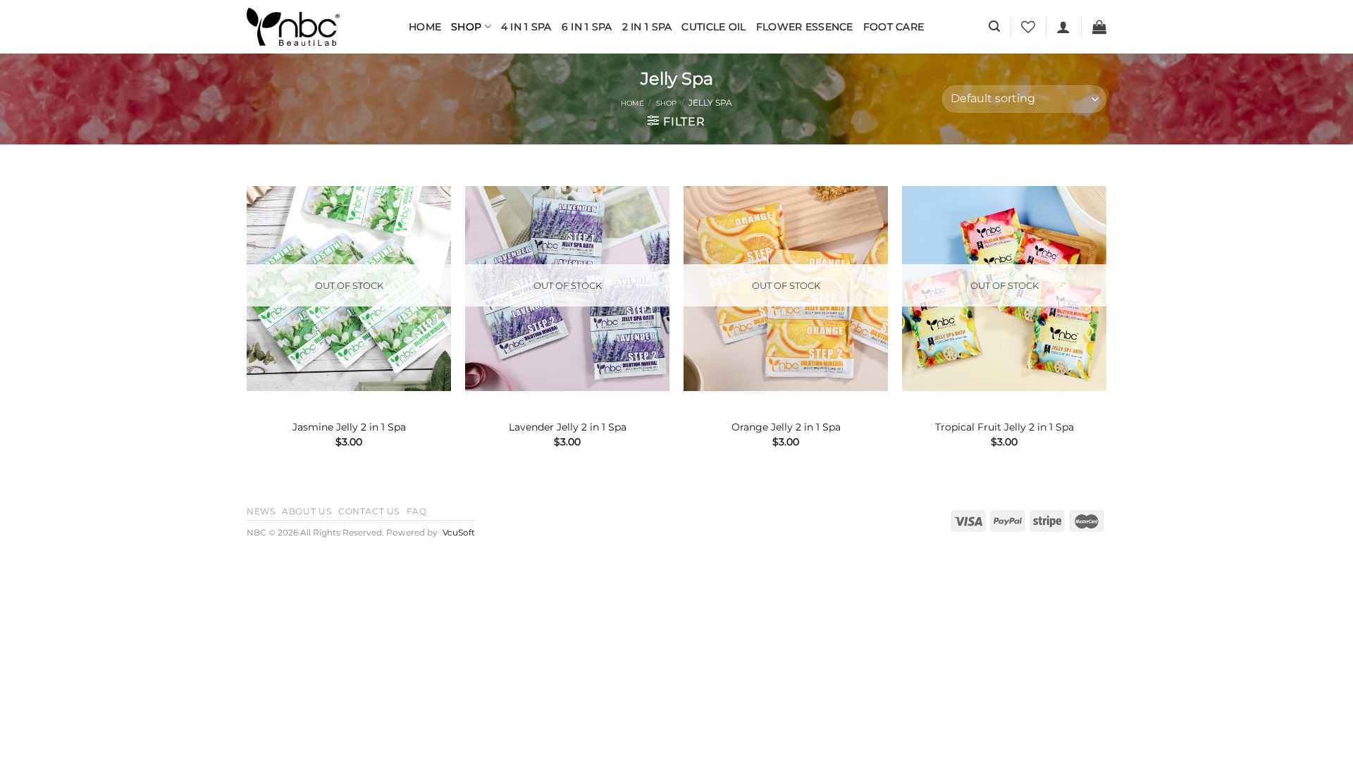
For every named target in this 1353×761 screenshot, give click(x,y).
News (261, 511)
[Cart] (1099, 26)
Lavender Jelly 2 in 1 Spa (567, 427)
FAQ (417, 511)
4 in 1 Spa (526, 26)
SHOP (666, 103)
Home (425, 26)
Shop (466, 26)
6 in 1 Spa (587, 26)
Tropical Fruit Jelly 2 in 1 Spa (1004, 427)
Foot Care (894, 26)
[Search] (994, 26)
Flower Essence (804, 26)
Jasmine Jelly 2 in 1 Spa (349, 427)
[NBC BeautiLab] (317, 27)
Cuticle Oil (713, 26)
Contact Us (369, 511)
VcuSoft (459, 533)
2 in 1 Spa (647, 26)
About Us (306, 511)
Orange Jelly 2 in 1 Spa (786, 427)
